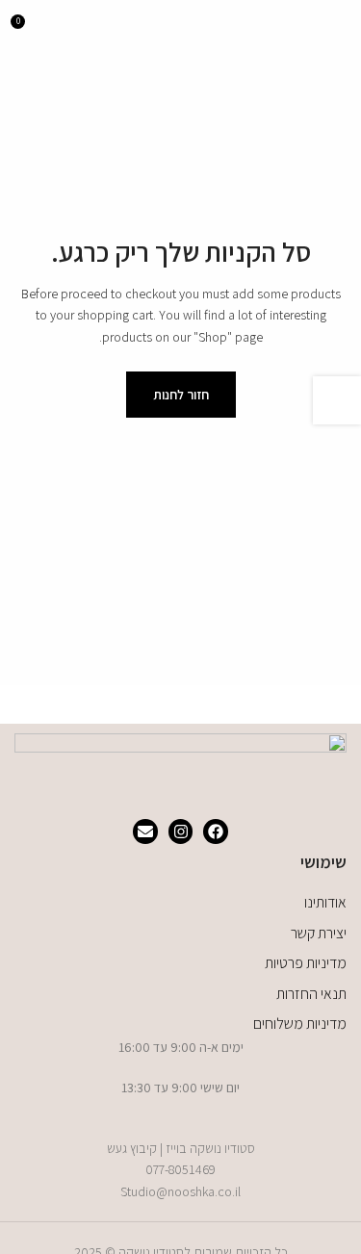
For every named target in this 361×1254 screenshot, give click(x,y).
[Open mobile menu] (339, 29)
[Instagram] (180, 831)
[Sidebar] (337, 400)
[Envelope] (145, 831)
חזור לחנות (181, 394)
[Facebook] (215, 831)
